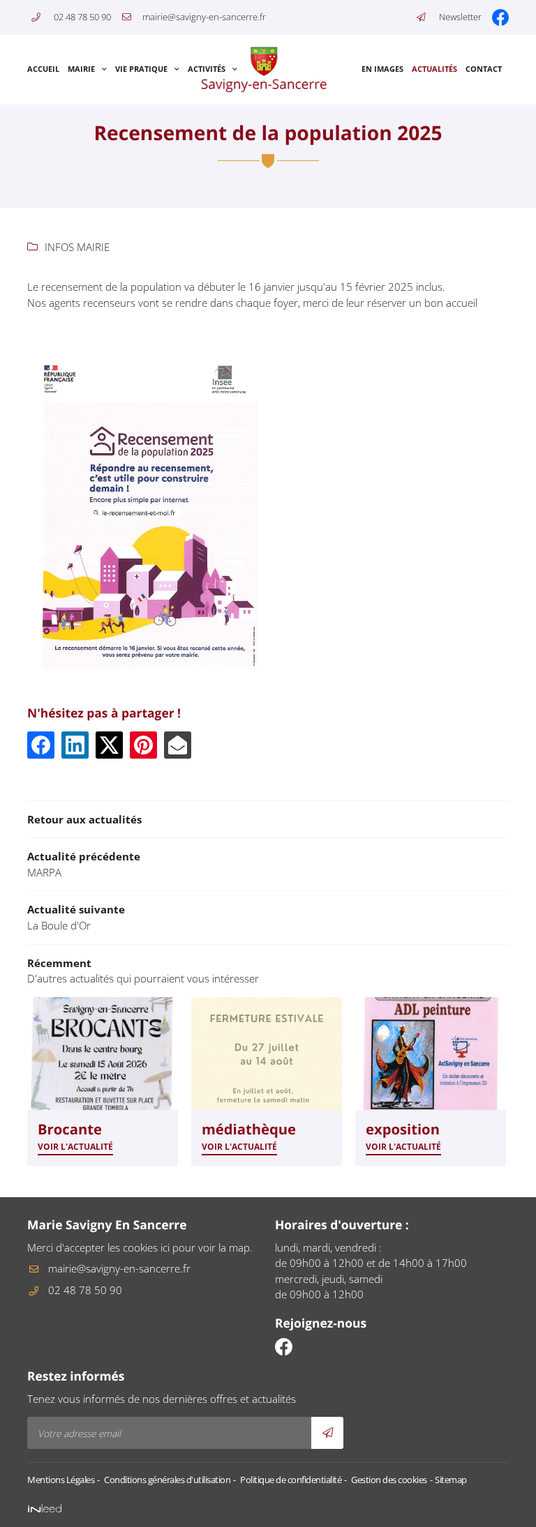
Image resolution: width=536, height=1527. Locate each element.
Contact (484, 69)
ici (165, 1247)
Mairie (81, 69)
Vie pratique (141, 69)
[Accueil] (265, 70)
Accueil (43, 69)
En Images (382, 69)
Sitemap (451, 1479)
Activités (206, 69)
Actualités (434, 69)
